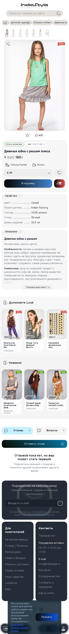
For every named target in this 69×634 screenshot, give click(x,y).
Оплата (40, 164)
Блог (8, 589)
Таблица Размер (18, 164)
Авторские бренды (16, 539)
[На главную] (34, 5)
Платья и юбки (42, 22)
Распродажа (13, 551)
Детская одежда (20, 22)
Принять (46, 616)
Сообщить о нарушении (46, 584)
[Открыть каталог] (5, 628)
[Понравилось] (27, 135)
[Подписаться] (60, 503)
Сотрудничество (49, 576)
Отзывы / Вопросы (16, 545)
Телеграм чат (47, 535)
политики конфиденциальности (38, 514)
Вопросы (56, 430)
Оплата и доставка (17, 564)
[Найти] (58, 13)
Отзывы (21, 430)
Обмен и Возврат (15, 558)
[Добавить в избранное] (59, 172)
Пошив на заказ (14, 570)
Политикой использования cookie (19, 627)
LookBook (11, 583)
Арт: (35, 144)
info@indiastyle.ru (49, 563)
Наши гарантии (14, 576)
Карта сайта (46, 593)
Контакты (44, 570)
